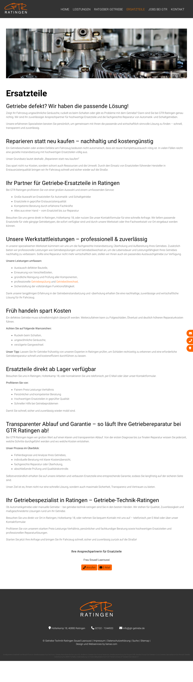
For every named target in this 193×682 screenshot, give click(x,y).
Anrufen (91, 567)
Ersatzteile (136, 9)
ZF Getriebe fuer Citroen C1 (130, 657)
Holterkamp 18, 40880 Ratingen (68, 628)
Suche (135, 640)
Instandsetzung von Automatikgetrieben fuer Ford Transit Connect (98, 657)
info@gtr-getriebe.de (134, 628)
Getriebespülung (41, 281)
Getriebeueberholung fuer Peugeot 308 (122, 654)
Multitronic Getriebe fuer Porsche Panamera (95, 654)
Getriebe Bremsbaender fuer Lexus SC (67, 654)
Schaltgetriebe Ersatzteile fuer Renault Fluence (18, 654)
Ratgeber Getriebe (108, 9)
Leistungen (81, 9)
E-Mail (106, 567)
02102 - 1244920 (104, 628)
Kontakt (177, 9)
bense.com (111, 644)
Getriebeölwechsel (67, 281)
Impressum (99, 640)
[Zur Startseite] (16, 12)
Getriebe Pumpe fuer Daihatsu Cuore (148, 654)
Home (65, 9)
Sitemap (145, 640)
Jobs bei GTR (157, 9)
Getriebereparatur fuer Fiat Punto (44, 654)
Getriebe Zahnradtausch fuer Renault (172, 654)
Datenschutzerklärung (118, 640)
